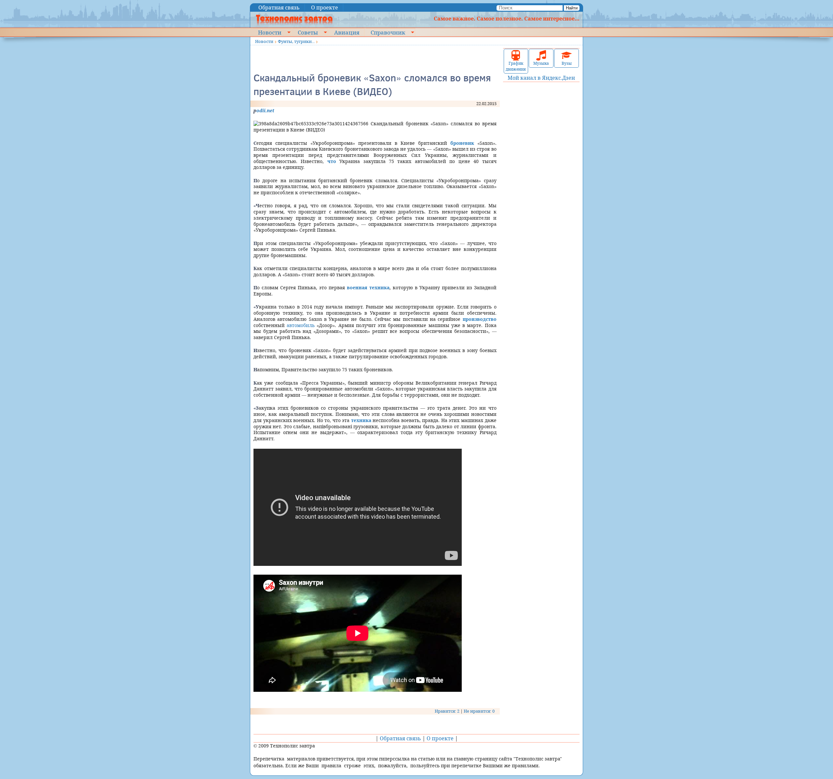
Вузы (567, 63)
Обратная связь (279, 7)
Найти (572, 8)
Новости (269, 32)
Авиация (346, 32)
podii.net (263, 110)
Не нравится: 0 (479, 711)
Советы (308, 32)
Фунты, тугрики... (296, 41)
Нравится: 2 (447, 711)
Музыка (541, 63)
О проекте (324, 7)
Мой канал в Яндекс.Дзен (541, 77)
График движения (516, 66)
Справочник (388, 32)
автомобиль (301, 325)
